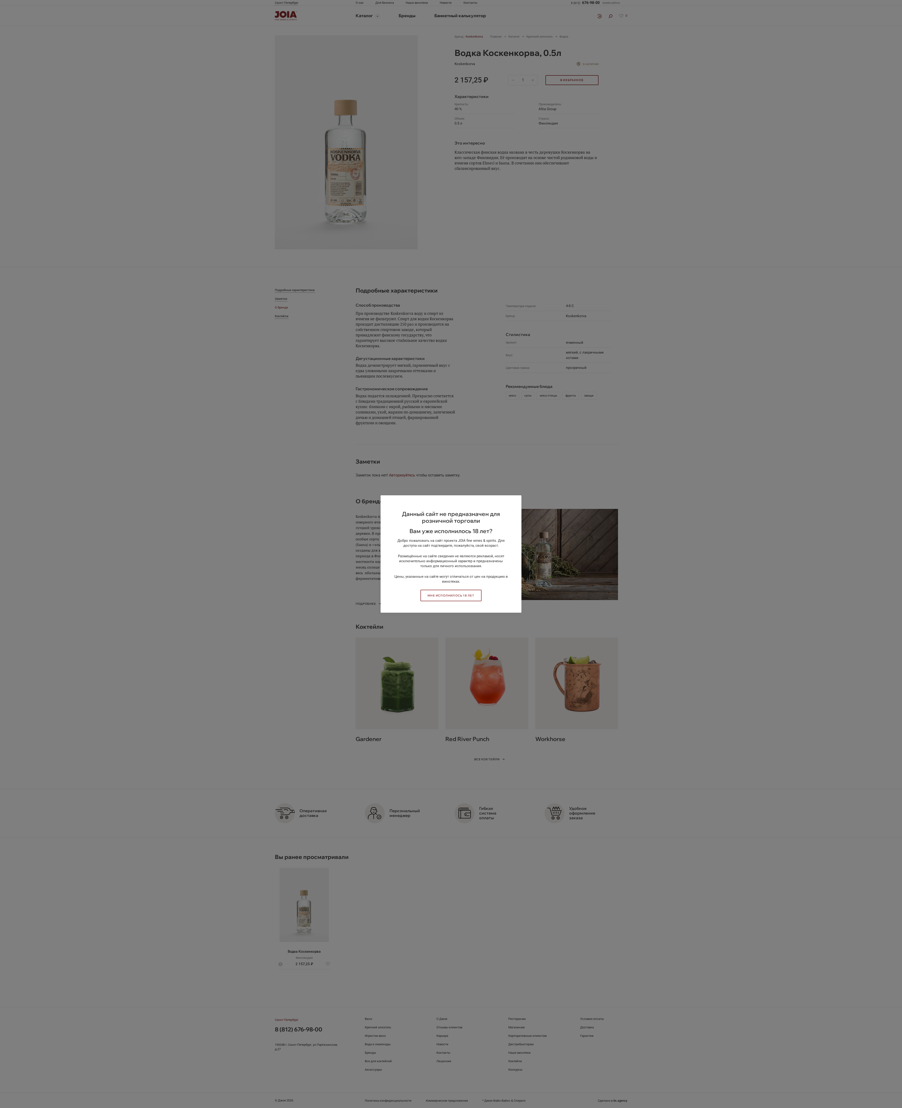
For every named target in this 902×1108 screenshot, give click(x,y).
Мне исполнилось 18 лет (451, 595)
